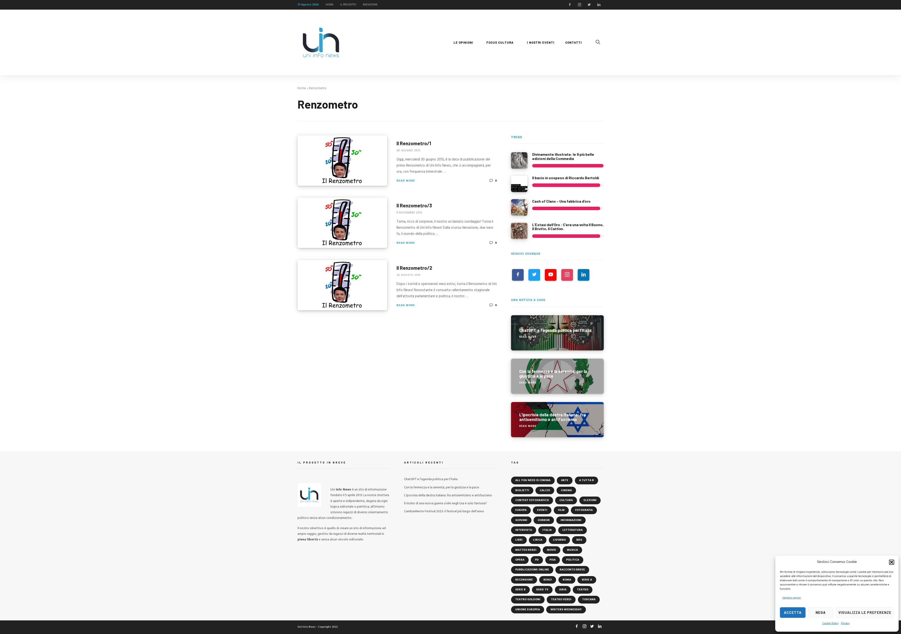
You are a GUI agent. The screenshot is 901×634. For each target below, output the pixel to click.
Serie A (587, 579)
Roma (567, 579)
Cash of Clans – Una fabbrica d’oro (561, 201)
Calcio (545, 490)
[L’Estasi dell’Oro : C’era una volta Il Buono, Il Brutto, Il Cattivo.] (519, 231)
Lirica (537, 540)
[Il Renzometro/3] (342, 222)
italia (547, 530)
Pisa (553, 560)
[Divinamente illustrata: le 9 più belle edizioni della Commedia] (519, 160)
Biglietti (522, 490)
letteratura (572, 530)
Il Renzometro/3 (414, 205)
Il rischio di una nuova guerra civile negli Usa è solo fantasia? (445, 503)
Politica (572, 560)
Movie (551, 550)
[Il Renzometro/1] (342, 160)
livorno (559, 540)
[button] (891, 562)
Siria (562, 589)
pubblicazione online (532, 569)
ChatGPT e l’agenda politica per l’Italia (431, 479)
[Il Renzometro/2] (342, 285)
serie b (520, 589)
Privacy (845, 623)
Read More (406, 180)
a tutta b (586, 480)
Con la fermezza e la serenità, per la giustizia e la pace (441, 487)
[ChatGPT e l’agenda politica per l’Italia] (557, 332)
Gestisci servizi (791, 598)
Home (302, 88)
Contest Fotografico (532, 500)
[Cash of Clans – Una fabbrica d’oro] (519, 207)
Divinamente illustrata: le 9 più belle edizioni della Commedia (563, 156)
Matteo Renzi (525, 550)
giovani (521, 520)
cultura (566, 500)
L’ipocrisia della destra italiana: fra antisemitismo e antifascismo (448, 495)
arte (564, 480)
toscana (589, 599)
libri (519, 540)
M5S (579, 540)
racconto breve (572, 569)
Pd (537, 560)
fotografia (584, 510)
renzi (547, 579)
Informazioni (571, 520)
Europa (521, 510)
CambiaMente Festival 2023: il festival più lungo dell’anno (444, 511)
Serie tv (542, 589)
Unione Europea (527, 609)
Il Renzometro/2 (414, 267)
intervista (523, 530)
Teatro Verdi (561, 599)
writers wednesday (566, 609)
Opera (519, 560)
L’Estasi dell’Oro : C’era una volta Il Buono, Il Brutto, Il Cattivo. (567, 226)
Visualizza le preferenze (864, 612)
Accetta (793, 612)
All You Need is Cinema (532, 480)
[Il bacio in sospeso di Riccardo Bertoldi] (519, 184)
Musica (572, 550)
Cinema (566, 490)
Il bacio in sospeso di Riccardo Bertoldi (565, 177)
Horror (544, 520)
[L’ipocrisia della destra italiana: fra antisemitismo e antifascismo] (557, 419)
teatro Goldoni (527, 599)
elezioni (590, 500)
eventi (542, 510)
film (561, 510)
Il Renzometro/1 (414, 143)
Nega (821, 612)
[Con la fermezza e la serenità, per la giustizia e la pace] (557, 376)
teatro (582, 589)
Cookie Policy (830, 623)
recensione (524, 579)
